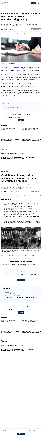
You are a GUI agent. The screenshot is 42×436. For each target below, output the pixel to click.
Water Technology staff (6, 29)
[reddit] (23, 33)
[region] (21, 432)
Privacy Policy (36, 430)
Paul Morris (3, 191)
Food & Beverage (4, 171)
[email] (24, 33)
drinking (10, 84)
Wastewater (3, 10)
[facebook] (17, 33)
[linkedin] (19, 33)
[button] (2, 3)
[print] (40, 33)
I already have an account (21, 282)
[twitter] (21, 33)
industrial (3, 84)
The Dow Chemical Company (19, 67)
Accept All (21, 433)
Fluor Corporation (35, 67)
